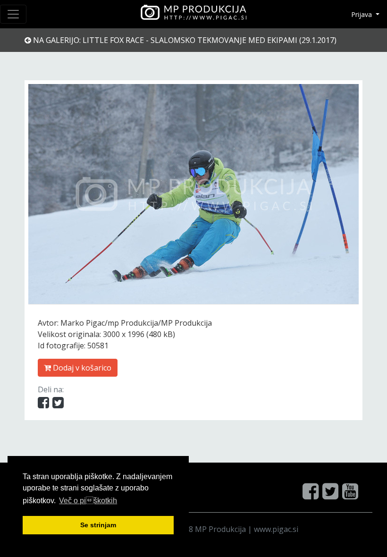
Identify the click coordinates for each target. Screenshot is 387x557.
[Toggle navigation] (13, 14)
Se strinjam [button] (98, 525)
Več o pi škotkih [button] (88, 501)
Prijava (362, 14)
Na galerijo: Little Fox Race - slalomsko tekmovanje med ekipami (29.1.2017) (184, 40)
